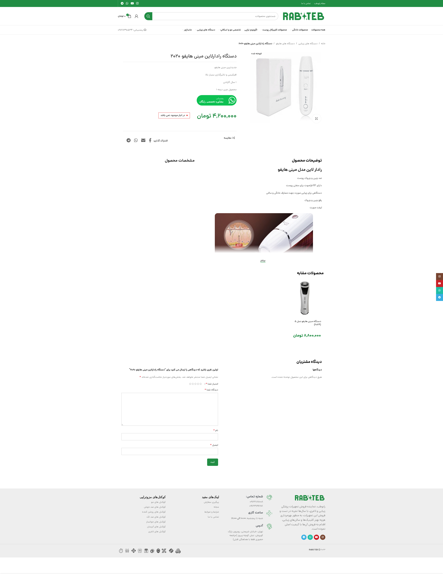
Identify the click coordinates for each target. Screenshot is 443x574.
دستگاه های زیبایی (307, 43)
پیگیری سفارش (211, 502)
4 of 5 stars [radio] (192, 384)
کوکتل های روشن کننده (154, 512)
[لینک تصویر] (309, 497)
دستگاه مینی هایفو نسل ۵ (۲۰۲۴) (308, 323)
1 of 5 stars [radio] (200, 384)
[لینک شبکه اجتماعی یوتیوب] (132, 3)
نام (215, 430)
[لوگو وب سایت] (303, 16)
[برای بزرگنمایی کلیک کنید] (316, 118)
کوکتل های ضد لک (156, 517)
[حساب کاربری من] (136, 16)
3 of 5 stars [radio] (195, 384)
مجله (216, 507)
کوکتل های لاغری (157, 531)
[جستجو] (148, 16)
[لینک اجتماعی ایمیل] (143, 141)
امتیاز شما (212, 383)
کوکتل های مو (158, 502)
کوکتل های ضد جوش (155, 507)
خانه (323, 43)
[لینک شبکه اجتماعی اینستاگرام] (137, 3)
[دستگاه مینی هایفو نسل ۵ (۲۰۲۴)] (304, 298)
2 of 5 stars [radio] (198, 384)
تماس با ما (213, 517)
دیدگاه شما (211, 390)
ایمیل (214, 445)
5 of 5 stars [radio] (190, 384)
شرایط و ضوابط (212, 512)
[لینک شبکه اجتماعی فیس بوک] (150, 141)
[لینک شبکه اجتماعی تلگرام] (122, 3)
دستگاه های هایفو (285, 43)
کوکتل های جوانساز (156, 521)
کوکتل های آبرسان (156, 526)
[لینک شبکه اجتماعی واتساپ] (127, 3)
